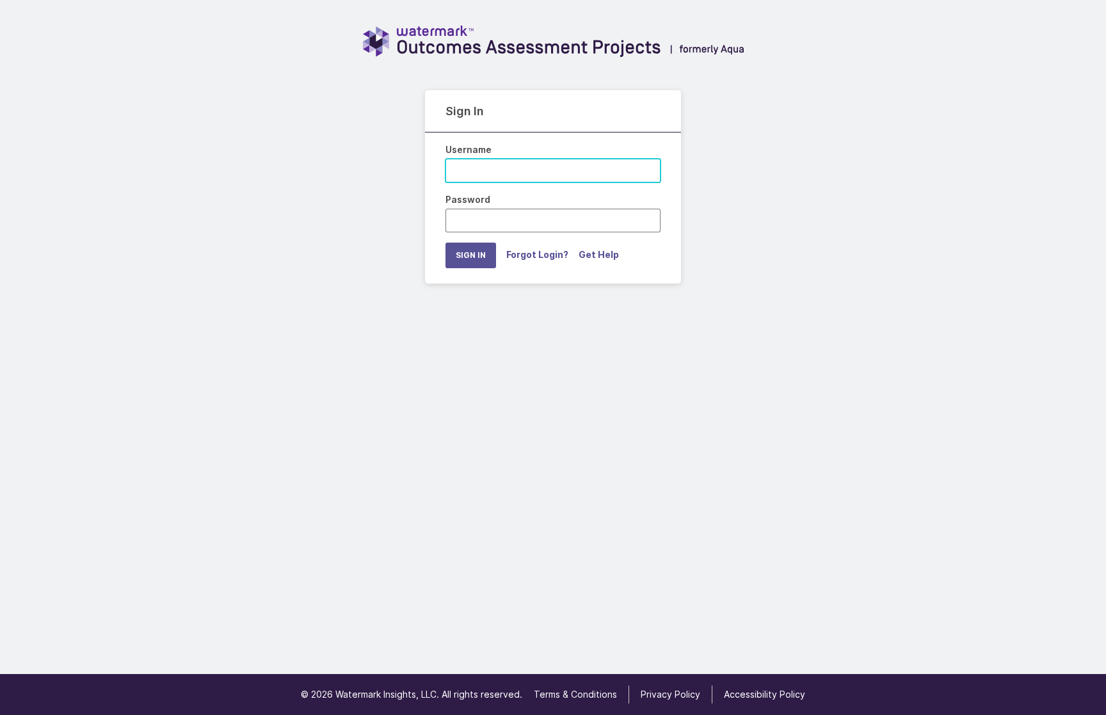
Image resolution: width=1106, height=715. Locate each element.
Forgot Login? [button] (537, 254)
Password (467, 199)
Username (468, 149)
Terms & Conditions (575, 694)
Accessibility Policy (764, 694)
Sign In (471, 255)
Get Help (599, 254)
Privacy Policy (670, 694)
